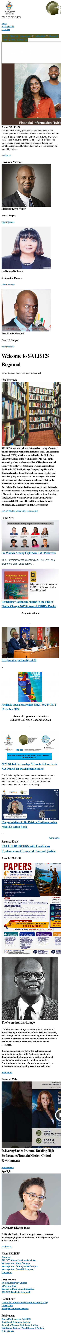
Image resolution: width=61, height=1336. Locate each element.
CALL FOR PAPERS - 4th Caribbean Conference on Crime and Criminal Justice (28, 848)
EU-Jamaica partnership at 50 (19, 660)
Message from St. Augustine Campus (20, 1266)
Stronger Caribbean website (15, 1308)
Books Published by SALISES (16, 1319)
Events (12, 40)
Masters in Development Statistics (18, 1289)
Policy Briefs (8, 1331)
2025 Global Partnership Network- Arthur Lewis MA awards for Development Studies (29, 766)
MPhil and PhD (9, 1286)
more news (54, 838)
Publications (40, 36)
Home (5, 36)
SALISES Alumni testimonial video (19, 1260)
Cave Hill (6, 29)
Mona (4, 23)
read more (6, 155)
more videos (8, 1167)
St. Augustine (8, 26)
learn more (7, 1072)
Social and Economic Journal (16, 1322)
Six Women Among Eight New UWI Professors (28, 553)
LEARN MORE (8, 511)
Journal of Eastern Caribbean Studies (20, 1325)
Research (53, 36)
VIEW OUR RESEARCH (27, 511)
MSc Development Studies (14, 1283)
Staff (5, 40)
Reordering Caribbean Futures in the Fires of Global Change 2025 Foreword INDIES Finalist (29, 603)
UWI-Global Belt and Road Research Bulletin (23, 1328)
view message (8, 222)
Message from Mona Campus (16, 1263)
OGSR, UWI (7, 1305)
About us (14, 36)
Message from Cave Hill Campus (17, 1269)
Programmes (25, 36)
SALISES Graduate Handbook (16, 1292)
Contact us (22, 40)
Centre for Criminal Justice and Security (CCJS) (25, 1302)
